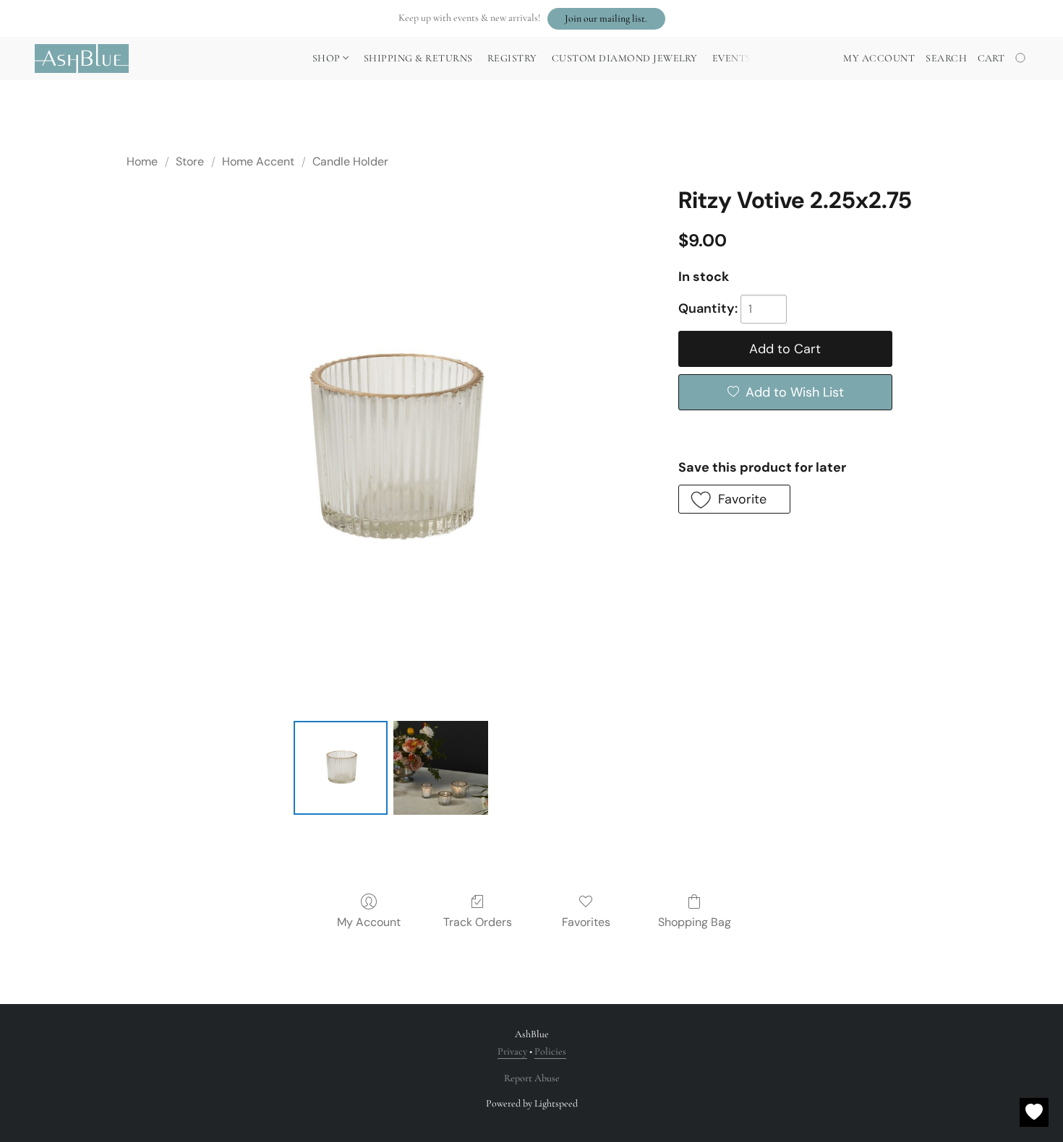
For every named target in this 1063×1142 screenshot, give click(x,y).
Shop (327, 58)
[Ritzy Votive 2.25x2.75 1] (440, 768)
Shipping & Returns (418, 58)
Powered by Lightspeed (532, 1103)
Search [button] (946, 58)
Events (731, 58)
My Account (369, 922)
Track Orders (477, 922)
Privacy (512, 1051)
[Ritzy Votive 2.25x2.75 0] (341, 768)
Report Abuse (532, 1078)
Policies (550, 1051)
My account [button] (879, 58)
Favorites (586, 922)
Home (142, 161)
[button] (606, 19)
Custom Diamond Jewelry (625, 58)
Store (190, 161)
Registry (512, 58)
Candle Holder (350, 161)
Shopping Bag (694, 922)
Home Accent (258, 161)
